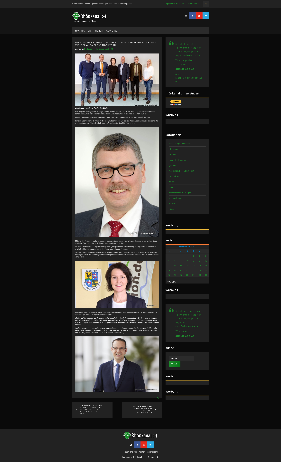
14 (187, 265)
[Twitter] (206, 15)
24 (206, 270)
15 (193, 265)
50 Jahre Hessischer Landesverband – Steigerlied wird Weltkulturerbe (141, 410)
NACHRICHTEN (83, 31)
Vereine (172, 203)
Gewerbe (111, 31)
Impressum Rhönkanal (174, 4)
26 (175, 275)
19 (175, 270)
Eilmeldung (173, 149)
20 (181, 270)
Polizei (172, 182)
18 (169, 270)
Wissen (172, 209)
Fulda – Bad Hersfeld (177, 160)
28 (187, 275)
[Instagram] (186, 15)
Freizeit (98, 31)
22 (193, 270)
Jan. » (174, 282)
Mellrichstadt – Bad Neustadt (181, 171)
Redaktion (88, 49)
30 (200, 275)
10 (206, 261)
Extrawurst (173, 154)
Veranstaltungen (176, 198)
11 (169, 265)
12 (175, 265)
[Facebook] (192, 15)
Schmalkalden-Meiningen (180, 193)
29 (193, 275)
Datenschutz (193, 4)
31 (206, 275)
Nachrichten (174, 176)
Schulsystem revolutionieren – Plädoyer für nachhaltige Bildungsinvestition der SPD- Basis (91, 409)
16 (200, 265)
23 (200, 270)
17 (206, 265)
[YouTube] (199, 15)
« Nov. (168, 282)
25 (169, 275)
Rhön (171, 187)
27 (181, 275)
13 (181, 265)
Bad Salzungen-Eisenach (179, 143)
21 (187, 270)
